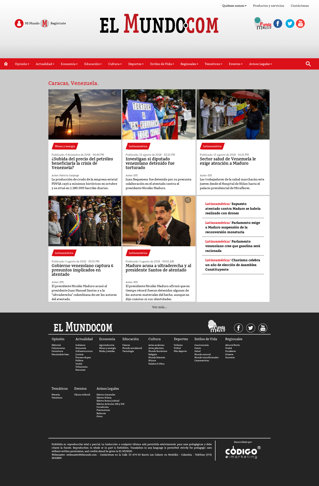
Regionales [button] (188, 64)
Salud (197, 351)
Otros (100, 416)
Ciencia (126, 345)
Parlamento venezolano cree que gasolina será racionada (232, 246)
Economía (81, 348)
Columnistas (58, 348)
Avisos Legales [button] (259, 64)
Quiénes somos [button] (233, 6)
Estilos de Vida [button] (161, 64)
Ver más (159, 307)
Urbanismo (82, 366)
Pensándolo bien (60, 354)
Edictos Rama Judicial (108, 400)
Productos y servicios (268, 6)
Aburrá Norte (232, 345)
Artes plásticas (156, 348)
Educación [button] (92, 64)
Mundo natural (202, 354)
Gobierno (81, 345)
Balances (101, 413)
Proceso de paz (83, 357)
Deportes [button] (134, 64)
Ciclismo (178, 345)
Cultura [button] (114, 64)
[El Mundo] (159, 22)
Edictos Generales (106, 394)
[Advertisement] (159, 47)
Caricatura (57, 351)
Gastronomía (201, 345)
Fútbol (177, 348)
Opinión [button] (21, 64)
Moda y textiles (107, 351)
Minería (56, 394)
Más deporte (180, 351)
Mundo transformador (206, 357)
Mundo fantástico (157, 351)
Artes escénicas (156, 345)
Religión (152, 354)
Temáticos (57, 397)
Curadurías (103, 407)
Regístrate (58, 23)
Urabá (79, 363)
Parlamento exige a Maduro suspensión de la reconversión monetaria (232, 227)
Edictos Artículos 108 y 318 (110, 404)
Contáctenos (300, 6)
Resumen (81, 369)
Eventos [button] (234, 64)
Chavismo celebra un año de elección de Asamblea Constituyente (232, 264)
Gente (197, 348)
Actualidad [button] (44, 64)
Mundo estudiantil (132, 348)
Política (79, 360)
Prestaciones (103, 410)
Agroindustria (106, 345)
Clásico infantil (82, 394)
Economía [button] (68, 64)
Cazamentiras (201, 360)
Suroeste (230, 357)
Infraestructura (84, 351)
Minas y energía (107, 348)
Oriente (229, 354)
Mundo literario (156, 357)
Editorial (56, 345)
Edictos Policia (104, 397)
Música (152, 360)
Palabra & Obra (156, 363)
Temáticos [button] (212, 64)
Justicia (80, 354)
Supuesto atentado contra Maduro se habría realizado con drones (233, 208)
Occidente (230, 351)
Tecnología (128, 351)
